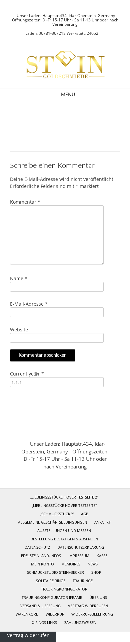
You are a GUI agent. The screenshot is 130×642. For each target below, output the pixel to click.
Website (19, 329)
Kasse (102, 555)
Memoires (70, 563)
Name (18, 278)
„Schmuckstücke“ (57, 513)
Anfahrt (102, 522)
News (93, 563)
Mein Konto (42, 563)
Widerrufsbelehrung (92, 614)
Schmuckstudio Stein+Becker (55, 572)
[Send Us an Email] (59, 6)
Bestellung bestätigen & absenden (64, 538)
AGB (84, 513)
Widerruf (55, 614)
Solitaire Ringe (50, 580)
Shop (96, 572)
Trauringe (83, 580)
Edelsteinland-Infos (41, 555)
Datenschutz (37, 547)
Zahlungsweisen (80, 622)
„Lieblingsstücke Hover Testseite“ (64, 505)
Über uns (98, 597)
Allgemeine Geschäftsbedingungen (52, 522)
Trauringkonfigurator (64, 589)
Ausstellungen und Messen (64, 530)
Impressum (78, 555)
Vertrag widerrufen (88, 605)
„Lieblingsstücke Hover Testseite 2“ (64, 497)
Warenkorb (27, 614)
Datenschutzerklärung (80, 547)
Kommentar (25, 202)
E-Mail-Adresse (29, 304)
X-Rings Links (44, 622)
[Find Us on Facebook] (67, 6)
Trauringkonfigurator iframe (52, 597)
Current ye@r (27, 373)
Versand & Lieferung (40, 605)
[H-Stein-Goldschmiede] (65, 64)
